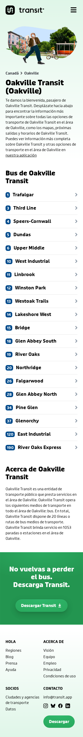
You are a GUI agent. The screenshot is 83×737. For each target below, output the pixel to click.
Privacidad (52, 669)
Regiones (13, 650)
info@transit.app (57, 697)
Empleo (49, 663)
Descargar (59, 721)
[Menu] (73, 10)
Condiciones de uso (59, 675)
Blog (9, 656)
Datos (11, 709)
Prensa (11, 663)
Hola (11, 641)
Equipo (49, 656)
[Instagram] (45, 706)
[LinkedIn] (67, 706)
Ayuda (11, 669)
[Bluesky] (53, 706)
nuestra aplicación (21, 155)
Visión (48, 650)
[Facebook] (60, 706)
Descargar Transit (38, 605)
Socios (12, 688)
